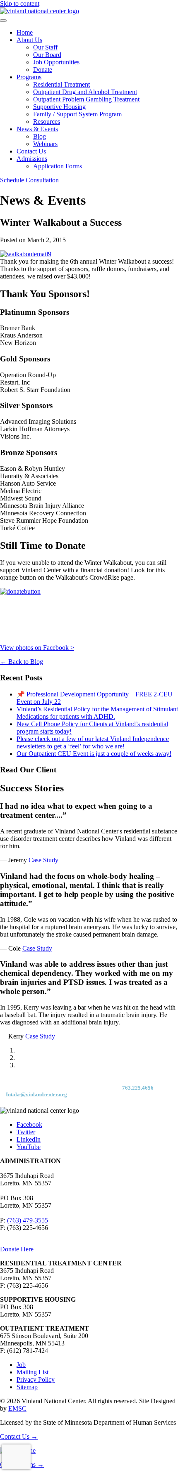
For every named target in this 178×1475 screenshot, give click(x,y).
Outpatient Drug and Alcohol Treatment (85, 91)
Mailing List (32, 1372)
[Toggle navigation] (3, 20)
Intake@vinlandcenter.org (36, 1094)
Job (21, 1364)
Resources (46, 121)
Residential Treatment (61, 84)
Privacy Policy (36, 1379)
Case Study (43, 860)
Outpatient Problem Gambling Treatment (86, 99)
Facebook (29, 1124)
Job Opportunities (56, 62)
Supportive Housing (59, 106)
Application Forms (57, 166)
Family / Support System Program (77, 114)
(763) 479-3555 (27, 1220)
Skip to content (19, 3)
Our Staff (45, 47)
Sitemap (27, 1386)
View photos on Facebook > (37, 647)
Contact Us (31, 151)
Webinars (45, 143)
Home (25, 32)
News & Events (37, 128)
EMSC (17, 1408)
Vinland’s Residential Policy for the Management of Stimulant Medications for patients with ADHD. (97, 713)
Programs (29, 76)
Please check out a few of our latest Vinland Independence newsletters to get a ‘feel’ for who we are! (93, 742)
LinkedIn (29, 1139)
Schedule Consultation (29, 180)
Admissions (32, 158)
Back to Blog (21, 661)
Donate (42, 69)
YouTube (29, 1146)
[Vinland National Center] (39, 10)
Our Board (47, 54)
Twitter (26, 1131)
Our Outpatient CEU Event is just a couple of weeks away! (94, 753)
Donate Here (17, 1249)
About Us (29, 39)
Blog (39, 136)
